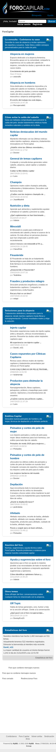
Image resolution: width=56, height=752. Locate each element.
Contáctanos (11, 736)
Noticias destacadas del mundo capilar (28, 134)
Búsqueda (36, 15)
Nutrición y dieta (19, 205)
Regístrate (37, 24)
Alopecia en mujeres (22, 54)
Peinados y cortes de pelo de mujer (27, 430)
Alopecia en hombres (22, 82)
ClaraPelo (17, 249)
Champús (16, 182)
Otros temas (11, 591)
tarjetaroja (18, 375)
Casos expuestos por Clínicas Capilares (28, 355)
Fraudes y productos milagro (27, 281)
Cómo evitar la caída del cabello (22, 117)
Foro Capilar (24, 736)
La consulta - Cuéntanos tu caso (22, 39)
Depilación (16, 484)
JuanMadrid (18, 200)
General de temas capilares (26, 158)
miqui (15, 299)
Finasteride (16, 255)
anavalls (17, 77)
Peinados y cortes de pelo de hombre (27, 457)
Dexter (16, 153)
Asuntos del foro (14, 545)
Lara (15, 176)
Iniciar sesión (23, 24)
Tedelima (17, 275)
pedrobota (17, 507)
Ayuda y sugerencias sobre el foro (30, 559)
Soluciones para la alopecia (19, 310)
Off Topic (15, 603)
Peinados (17, 449)
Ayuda (50, 15)
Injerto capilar (18, 327)
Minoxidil (15, 226)
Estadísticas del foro (43, 658)
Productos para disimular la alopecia (26, 382)
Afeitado (15, 513)
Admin (16, 220)
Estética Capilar (13, 416)
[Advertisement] (31, 705)
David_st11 (18, 348)
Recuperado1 (19, 105)
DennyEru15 (18, 618)
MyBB (15, 743)
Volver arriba (36, 736)
